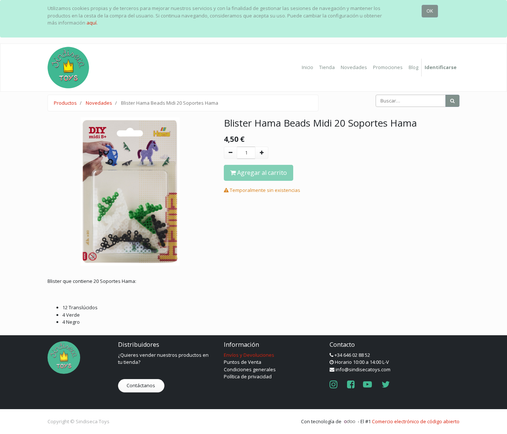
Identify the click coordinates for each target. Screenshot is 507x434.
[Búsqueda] (452, 101)
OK (429, 10)
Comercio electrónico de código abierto (415, 421)
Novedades (99, 102)
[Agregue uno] (261, 153)
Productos (65, 102)
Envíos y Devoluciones (249, 355)
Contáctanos (141, 385)
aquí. (92, 22)
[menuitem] (307, 67)
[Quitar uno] (230, 153)
